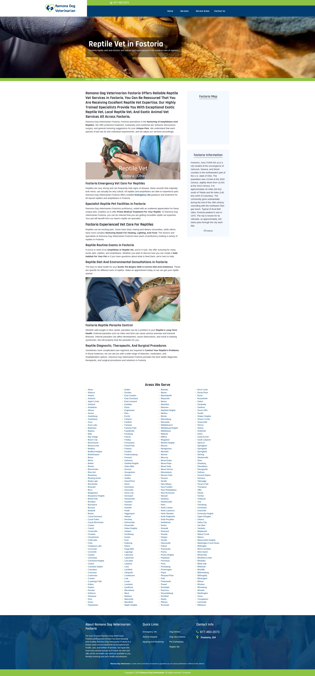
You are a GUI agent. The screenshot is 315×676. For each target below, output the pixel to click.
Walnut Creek (203, 534)
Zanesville (201, 602)
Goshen (127, 475)
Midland (164, 434)
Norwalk (164, 528)
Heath (127, 511)
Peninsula (165, 561)
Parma (164, 552)
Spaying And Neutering (153, 642)
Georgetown (129, 472)
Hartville (128, 508)
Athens (91, 410)
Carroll (91, 528)
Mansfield (128, 602)
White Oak (201, 564)
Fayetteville (129, 431)
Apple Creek (93, 401)
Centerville (92, 531)
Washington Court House (208, 543)
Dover (90, 602)
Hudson (127, 531)
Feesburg (128, 434)
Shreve (200, 425)
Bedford (91, 449)
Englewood (129, 410)
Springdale (202, 449)
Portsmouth (166, 581)
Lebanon (128, 564)
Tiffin (199, 490)
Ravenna (165, 590)
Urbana (200, 519)
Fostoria (96, 79)
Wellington (202, 546)
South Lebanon (204, 440)
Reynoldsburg (167, 593)
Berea (90, 457)
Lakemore (128, 555)
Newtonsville (166, 502)
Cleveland (92, 558)
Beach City (92, 440)
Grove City (129, 493)
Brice (90, 490)
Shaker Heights (204, 416)
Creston (91, 578)
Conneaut (92, 573)
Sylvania (201, 478)
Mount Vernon (167, 469)
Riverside (165, 605)
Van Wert (201, 525)
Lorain (127, 581)
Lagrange (128, 552)
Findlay (127, 440)
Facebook (186, 673)
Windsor (201, 584)
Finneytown (129, 443)
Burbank (91, 511)
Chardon (91, 534)
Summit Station (204, 475)
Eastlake (128, 404)
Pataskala (165, 558)
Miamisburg (166, 419)
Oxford (164, 546)
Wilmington (202, 578)
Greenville (128, 490)
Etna (126, 413)
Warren (200, 537)
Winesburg (202, 587)
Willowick (201, 605)
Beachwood (93, 443)
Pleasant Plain (167, 575)
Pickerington (166, 570)
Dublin (127, 390)
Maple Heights (130, 605)
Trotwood (201, 499)
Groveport (128, 496)
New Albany (166, 484)
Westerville (202, 555)
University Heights (205, 514)
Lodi (126, 578)
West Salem (202, 552)
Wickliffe (201, 570)
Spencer (201, 443)
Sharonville (202, 422)
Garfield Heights (131, 463)
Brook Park (93, 499)
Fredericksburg (131, 454)
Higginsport (129, 514)
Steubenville (202, 457)
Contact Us (219, 11)
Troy (199, 502)
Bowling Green (94, 478)
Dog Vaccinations (177, 637)
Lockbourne (129, 575)
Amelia (91, 395)
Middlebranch (167, 425)
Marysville (165, 398)
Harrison (128, 505)
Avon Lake (92, 425)
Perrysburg (165, 567)
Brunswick (92, 505)
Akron (90, 390)
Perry (163, 564)
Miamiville (165, 422)
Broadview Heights (96, 496)
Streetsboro (202, 466)
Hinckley (128, 519)
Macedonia (129, 590)
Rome (200, 395)
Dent (90, 599)
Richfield (165, 596)
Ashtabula (92, 407)
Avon (90, 422)
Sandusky (201, 404)
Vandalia (201, 528)
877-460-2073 (121, 2)
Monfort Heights (168, 443)
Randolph (165, 587)
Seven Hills (202, 410)
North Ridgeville (168, 516)
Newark (164, 496)
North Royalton (167, 519)
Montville (165, 452)
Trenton (200, 496)
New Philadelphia (168, 490)
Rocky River (202, 393)
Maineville (128, 599)
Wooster (201, 590)
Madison (128, 596)
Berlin (90, 460)
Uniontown (202, 508)
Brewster (92, 487)
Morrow (164, 454)
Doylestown (93, 605)
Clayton (91, 555)
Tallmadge (201, 481)
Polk (163, 578)
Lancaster (128, 561)
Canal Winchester (95, 522)
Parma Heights (167, 555)
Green (127, 484)
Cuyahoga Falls (95, 581)
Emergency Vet (142, 195)
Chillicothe (92, 540)
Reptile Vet (174, 647)
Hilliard (127, 516)
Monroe (164, 446)
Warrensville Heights (206, 540)
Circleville (92, 552)
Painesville (166, 549)
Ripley (163, 599)
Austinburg (92, 416)
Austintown (93, 419)
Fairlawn (128, 425)
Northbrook (166, 522)
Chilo (90, 543)
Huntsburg (129, 534)
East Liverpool (130, 401)
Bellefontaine (93, 454)
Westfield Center (204, 558)
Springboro (202, 446)
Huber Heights (130, 528)
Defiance (92, 593)
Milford (164, 437)
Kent (126, 540)
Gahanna (128, 460)
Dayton (91, 587)
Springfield (202, 452)
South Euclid (203, 437)
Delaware (92, 596)
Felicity (127, 437)
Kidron (127, 546)
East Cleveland (131, 398)
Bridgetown (93, 493)
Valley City (202, 522)
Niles (163, 505)
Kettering (128, 543)
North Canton (167, 508)
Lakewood (129, 558)
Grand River (129, 481)
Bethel (91, 463)
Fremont (128, 457)
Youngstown (202, 599)
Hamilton (128, 502)
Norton (164, 525)
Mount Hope (166, 463)
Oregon (164, 537)
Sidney (200, 428)
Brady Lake (93, 481)
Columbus (92, 570)
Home (88, 79)
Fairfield (128, 422)
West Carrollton (204, 549)
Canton (91, 525)
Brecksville (92, 484)
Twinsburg (201, 505)
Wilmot (200, 581)
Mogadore (165, 440)
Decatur (91, 590)
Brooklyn (92, 502)
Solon (200, 434)
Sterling (200, 454)
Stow (199, 460)
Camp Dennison (95, 516)
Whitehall (201, 567)
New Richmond (167, 493)
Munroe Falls (166, 475)
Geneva (127, 469)
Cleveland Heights (96, 561)
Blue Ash (92, 472)
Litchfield (128, 570)
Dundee (127, 393)
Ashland (91, 404)
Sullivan (201, 472)
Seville (200, 413)
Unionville (201, 511)
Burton (91, 514)
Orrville (164, 540)
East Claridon (130, 395)
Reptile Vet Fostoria (110, 79)
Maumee (164, 407)
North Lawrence (168, 511)
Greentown (129, 487)
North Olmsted (167, 514)
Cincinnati (92, 549)
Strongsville (202, 469)
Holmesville (129, 522)
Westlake (201, 561)
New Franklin (167, 487)
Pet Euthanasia (176, 642)
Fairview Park (130, 428)
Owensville (166, 543)
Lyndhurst (128, 587)
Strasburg (201, 463)
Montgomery (166, 449)
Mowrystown (166, 472)
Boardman (92, 475)
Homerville (129, 525)
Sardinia (201, 407)
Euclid (127, 416)
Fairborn (128, 419)
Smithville (201, 431)
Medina (164, 413)
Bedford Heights (95, 452)
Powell (164, 584)
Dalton (91, 584)
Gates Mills (129, 466)
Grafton (127, 478)
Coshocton (92, 575)
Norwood (165, 531)
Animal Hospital (150, 637)
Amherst (91, 398)
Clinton (91, 564)
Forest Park (129, 446)
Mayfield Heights (168, 410)
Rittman (164, 602)
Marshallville (166, 395)
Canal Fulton (93, 519)
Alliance (91, 393)
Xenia (200, 596)
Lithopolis (128, 573)
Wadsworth (202, 531)
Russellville (202, 398)
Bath (90, 434)
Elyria (126, 407)
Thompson (202, 487)
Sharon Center (203, 419)
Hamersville (129, 499)
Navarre (164, 478)
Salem (200, 401)
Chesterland (93, 537)
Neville (164, 481)
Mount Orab (166, 466)
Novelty (164, 534)
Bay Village (93, 437)
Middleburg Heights (169, 428)
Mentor (164, 416)
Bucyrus (91, 508)
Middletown (166, 431)
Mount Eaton (166, 460)
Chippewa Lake (95, 546)
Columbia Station (95, 567)
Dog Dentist (174, 632)
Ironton (127, 537)
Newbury (165, 499)
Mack (126, 593)
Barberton (92, 428)
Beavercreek (93, 446)
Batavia (91, 431)
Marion (164, 393)
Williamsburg (203, 573)
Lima (126, 567)
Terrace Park (202, 484)
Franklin (128, 452)
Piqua (163, 573)
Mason (164, 401)
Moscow (164, 457)
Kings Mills (129, 549)
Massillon (165, 404)
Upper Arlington (204, 516)
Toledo (200, 493)
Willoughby (202, 575)
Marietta (164, 390)
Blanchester (93, 469)
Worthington (202, 593)
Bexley (91, 466)
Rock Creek (202, 390)
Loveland (128, 584)
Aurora (91, 413)
